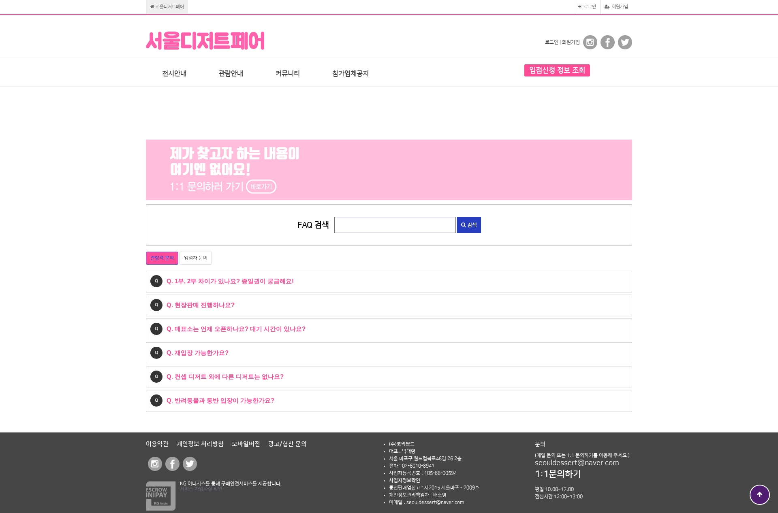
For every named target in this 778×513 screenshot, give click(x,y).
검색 (471, 225)
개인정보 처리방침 (200, 444)
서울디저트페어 (169, 6)
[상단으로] (760, 495)
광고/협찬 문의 (287, 444)
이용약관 (157, 444)
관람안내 (231, 73)
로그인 (589, 6)
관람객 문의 (162, 258)
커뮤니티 (288, 73)
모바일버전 (246, 444)
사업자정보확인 (404, 480)
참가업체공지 (350, 73)
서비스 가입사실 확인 (201, 489)
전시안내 (174, 73)
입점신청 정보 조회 (557, 70)
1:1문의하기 (558, 474)
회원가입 (619, 6)
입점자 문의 (195, 258)
